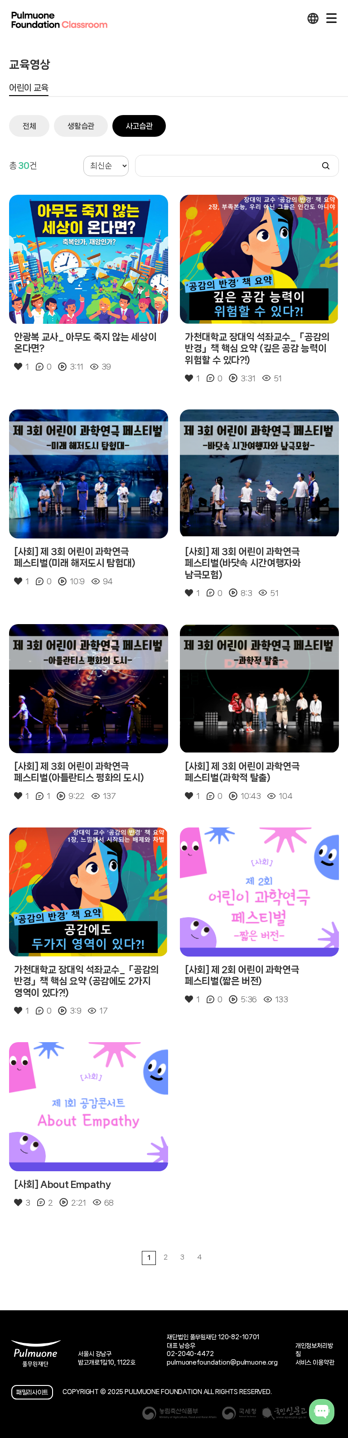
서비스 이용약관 (314, 1362)
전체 (29, 126)
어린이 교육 (28, 87)
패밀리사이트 (32, 1392)
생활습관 (81, 126)
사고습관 (139, 126)
